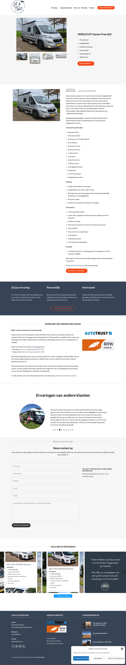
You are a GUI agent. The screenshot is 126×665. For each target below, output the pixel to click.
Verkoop (54, 8)
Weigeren (98, 658)
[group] (20, 572)
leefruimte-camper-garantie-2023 (32, 352)
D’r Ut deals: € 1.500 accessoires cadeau (99, 624)
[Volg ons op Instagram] (16, 646)
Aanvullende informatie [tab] (87, 91)
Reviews (84, 8)
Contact (91, 8)
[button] (122, 649)
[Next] (63, 34)
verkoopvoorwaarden (77, 265)
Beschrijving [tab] (70, 91)
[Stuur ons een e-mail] (20, 646)
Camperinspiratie (66, 8)
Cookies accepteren (81, 658)
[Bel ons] (23, 646)
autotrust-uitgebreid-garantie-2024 (31, 349)
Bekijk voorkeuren (115, 658)
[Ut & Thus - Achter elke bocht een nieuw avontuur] (19, 6)
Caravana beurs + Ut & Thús (102, 642)
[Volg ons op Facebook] (13, 646)
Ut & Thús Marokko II (100, 633)
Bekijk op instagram (64, 596)
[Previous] (20, 34)
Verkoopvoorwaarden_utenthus (66, 376)
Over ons (77, 8)
